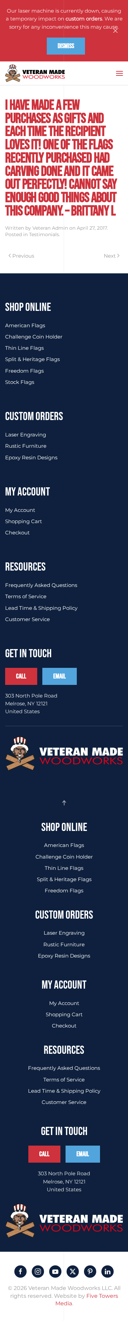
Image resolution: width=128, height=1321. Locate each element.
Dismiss (66, 46)
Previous (23, 256)
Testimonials (44, 234)
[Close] (115, 30)
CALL (21, 676)
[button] (119, 73)
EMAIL (59, 676)
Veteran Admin (50, 228)
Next (110, 256)
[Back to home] (35, 73)
